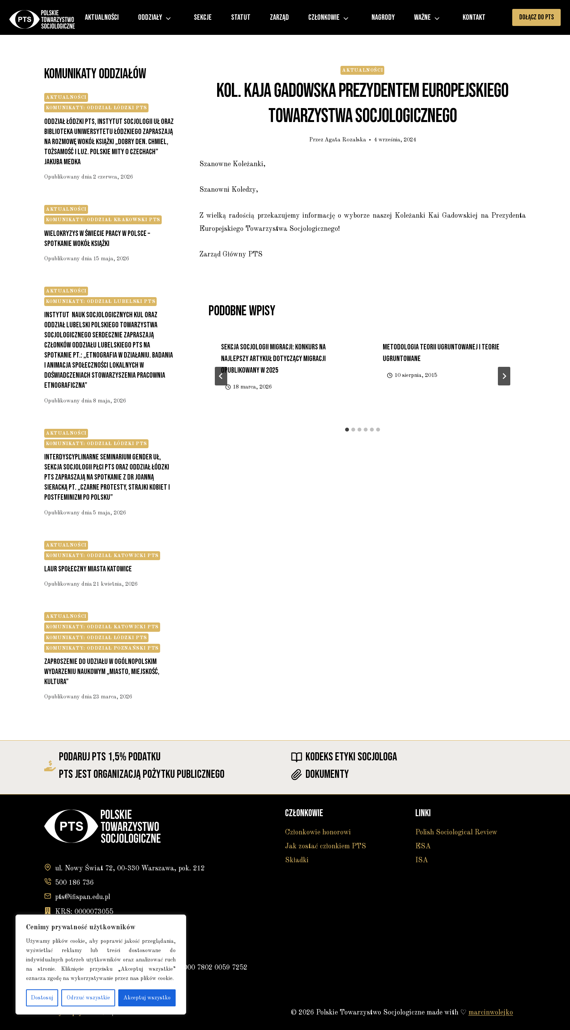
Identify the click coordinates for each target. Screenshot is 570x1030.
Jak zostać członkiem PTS (325, 846)
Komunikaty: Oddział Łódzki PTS (96, 107)
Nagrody (383, 17)
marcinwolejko (490, 1012)
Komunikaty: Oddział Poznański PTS (102, 648)
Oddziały (150, 17)
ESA (423, 846)
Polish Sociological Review (456, 832)
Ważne (422, 17)
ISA (421, 860)
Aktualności (102, 17)
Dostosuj (42, 998)
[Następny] (504, 376)
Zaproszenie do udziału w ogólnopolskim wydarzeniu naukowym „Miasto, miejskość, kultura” (101, 671)
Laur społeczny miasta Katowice (88, 569)
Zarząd (279, 17)
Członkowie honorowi (318, 832)
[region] (101, 965)
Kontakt (474, 17)
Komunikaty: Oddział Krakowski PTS (103, 219)
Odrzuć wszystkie (88, 998)
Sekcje (203, 17)
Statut (240, 17)
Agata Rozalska (345, 140)
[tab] (347, 430)
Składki (297, 860)
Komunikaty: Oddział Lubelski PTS (100, 301)
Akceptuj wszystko (147, 998)
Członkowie (324, 17)
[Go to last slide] (221, 376)
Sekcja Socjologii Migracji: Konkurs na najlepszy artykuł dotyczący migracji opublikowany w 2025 (273, 358)
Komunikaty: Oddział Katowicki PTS (102, 555)
